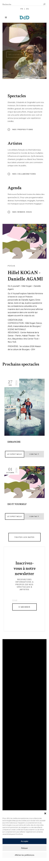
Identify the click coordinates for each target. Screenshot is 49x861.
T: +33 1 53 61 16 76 (13, 755)
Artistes (9, 726)
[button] (45, 813)
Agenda (8, 730)
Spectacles (11, 722)
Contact (9, 733)
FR (21, 9)
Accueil (8, 718)
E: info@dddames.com (17, 760)
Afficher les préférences (24, 855)
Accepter (24, 841)
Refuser (24, 848)
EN (27, 9)
